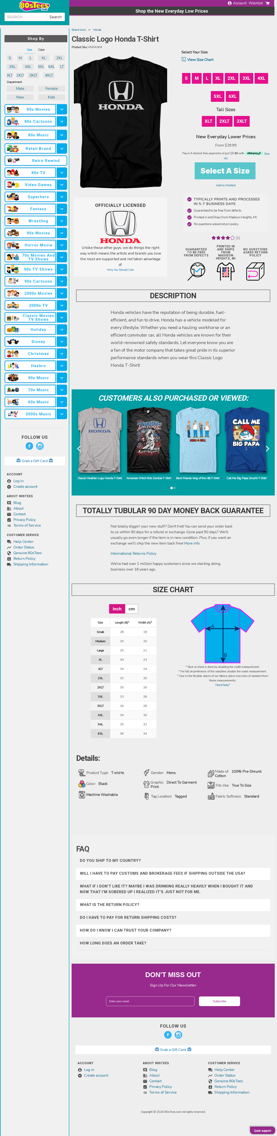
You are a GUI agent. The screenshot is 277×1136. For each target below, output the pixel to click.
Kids (51, 97)
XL (43, 58)
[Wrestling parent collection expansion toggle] (62, 221)
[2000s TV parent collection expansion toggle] (62, 305)
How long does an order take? (113, 943)
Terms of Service (27, 525)
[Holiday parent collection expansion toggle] (62, 329)
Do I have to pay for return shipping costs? (128, 917)
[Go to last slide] (79, 448)
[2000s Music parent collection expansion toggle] (62, 414)
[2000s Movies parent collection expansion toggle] (62, 293)
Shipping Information (30, 564)
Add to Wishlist (226, 185)
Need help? (222, 685)
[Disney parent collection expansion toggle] (62, 341)
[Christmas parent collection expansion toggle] (62, 353)
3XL (12, 66)
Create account (25, 486)
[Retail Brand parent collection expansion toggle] (62, 148)
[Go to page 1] (171, 488)
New (20, 97)
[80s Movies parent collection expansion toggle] (62, 109)
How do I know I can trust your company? (125, 930)
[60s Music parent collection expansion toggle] (62, 402)
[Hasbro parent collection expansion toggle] (62, 366)
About (18, 508)
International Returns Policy (133, 553)
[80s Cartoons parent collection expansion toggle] (62, 121)
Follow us (34, 437)
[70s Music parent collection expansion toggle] (62, 390)
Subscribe (219, 1001)
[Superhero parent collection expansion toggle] (62, 197)
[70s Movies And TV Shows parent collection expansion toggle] (62, 257)
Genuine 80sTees (27, 552)
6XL (51, 66)
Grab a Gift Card (34, 460)
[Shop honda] (120, 243)
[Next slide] (267, 448)
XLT (10, 75)
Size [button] (29, 50)
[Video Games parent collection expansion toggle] (62, 184)
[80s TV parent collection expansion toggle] (62, 172)
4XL (28, 66)
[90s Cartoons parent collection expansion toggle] (62, 281)
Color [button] (41, 50)
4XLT (49, 75)
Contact (19, 514)
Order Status (23, 547)
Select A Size (225, 170)
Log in (18, 480)
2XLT (20, 75)
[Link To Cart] (267, 3)
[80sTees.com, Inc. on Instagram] (39, 446)
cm (132, 608)
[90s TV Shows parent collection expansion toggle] (62, 269)
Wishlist (256, 3)
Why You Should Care (120, 270)
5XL (41, 66)
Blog (17, 502)
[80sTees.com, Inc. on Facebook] (29, 446)
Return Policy (24, 558)
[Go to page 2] (175, 488)
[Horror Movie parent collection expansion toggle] (62, 245)
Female (51, 88)
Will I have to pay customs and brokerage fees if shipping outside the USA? (162, 873)
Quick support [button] (262, 1131)
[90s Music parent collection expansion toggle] (62, 378)
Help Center (23, 541)
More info (192, 543)
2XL (59, 58)
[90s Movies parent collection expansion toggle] (62, 233)
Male (20, 88)
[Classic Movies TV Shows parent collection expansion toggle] (62, 317)
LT (62, 66)
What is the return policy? (109, 904)
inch (117, 608)
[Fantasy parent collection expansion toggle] (62, 209)
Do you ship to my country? (110, 860)
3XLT (33, 75)
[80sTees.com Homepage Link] (34, 10)
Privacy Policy (24, 519)
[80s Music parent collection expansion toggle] (62, 135)
